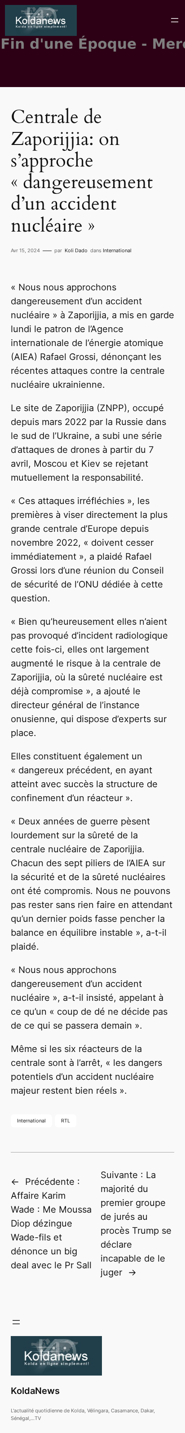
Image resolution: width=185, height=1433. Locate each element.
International (117, 250)
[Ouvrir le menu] (174, 20)
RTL (65, 1120)
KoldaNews (35, 1390)
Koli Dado (76, 250)
